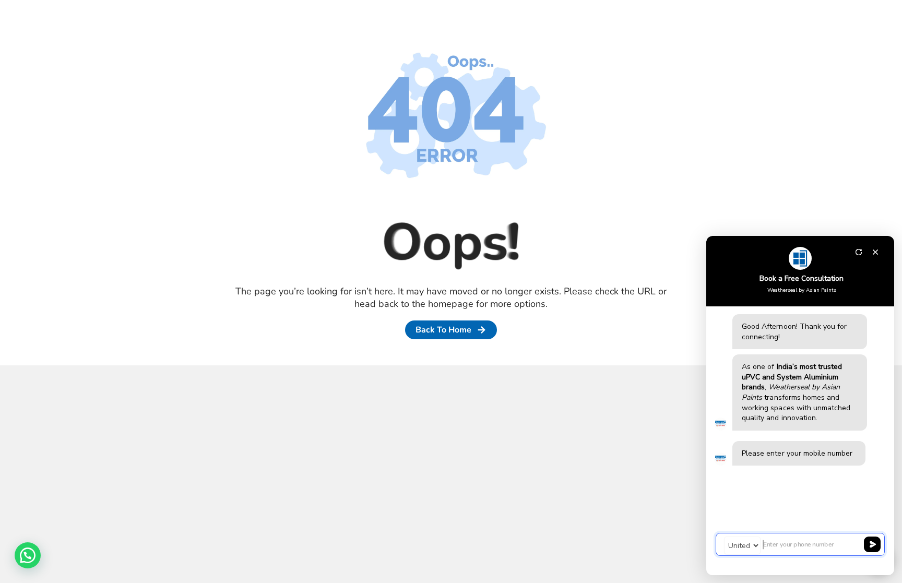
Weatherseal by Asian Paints (801, 290)
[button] (28, 555)
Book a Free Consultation (801, 278)
